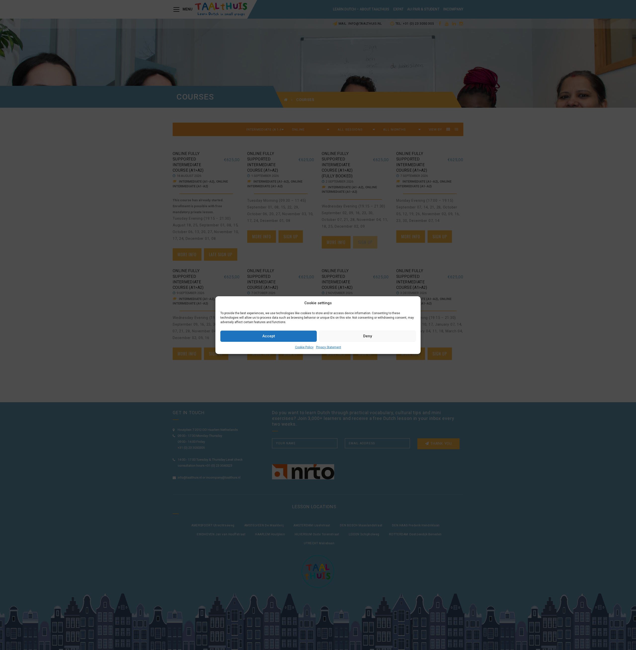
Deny (367, 336)
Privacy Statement (328, 347)
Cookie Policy (304, 347)
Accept (268, 336)
